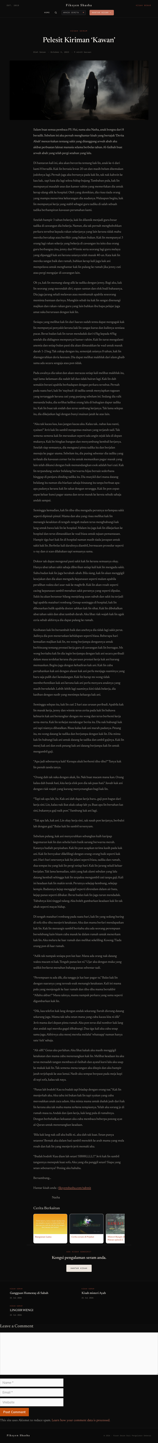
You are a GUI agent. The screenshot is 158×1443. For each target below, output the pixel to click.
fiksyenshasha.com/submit (74, 1188)
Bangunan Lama (43, 1237)
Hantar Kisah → (101, 12)
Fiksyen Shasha (79, 5)
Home (47, 12)
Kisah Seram (79, 31)
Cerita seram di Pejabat (82, 1237)
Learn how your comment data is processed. (81, 1420)
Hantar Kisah (79, 1268)
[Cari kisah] (56, 12)
